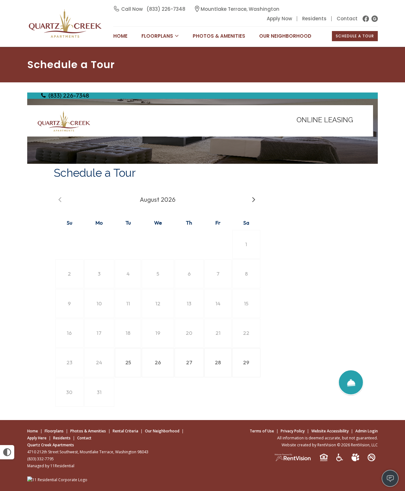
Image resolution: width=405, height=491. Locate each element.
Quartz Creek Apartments (50, 445)
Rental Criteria (125, 431)
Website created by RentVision (309, 445)
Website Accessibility (330, 431)
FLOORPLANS (157, 36)
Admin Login (366, 431)
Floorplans (54, 431)
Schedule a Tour (355, 36)
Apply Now (279, 18)
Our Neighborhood (285, 36)
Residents (314, 18)
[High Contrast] (7, 452)
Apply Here (37, 438)
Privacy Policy (293, 431)
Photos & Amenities (219, 36)
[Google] (374, 19)
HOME (120, 36)
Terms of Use (262, 431)
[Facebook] (366, 19)
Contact (347, 18)
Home (32, 431)
